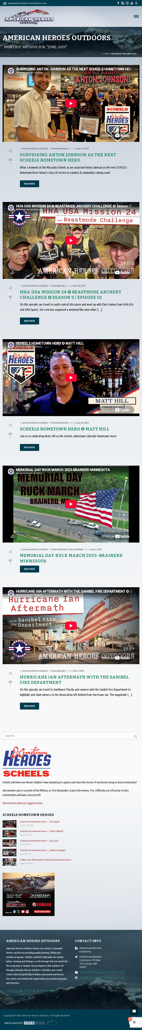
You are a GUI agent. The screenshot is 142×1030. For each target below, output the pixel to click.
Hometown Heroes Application (23, 803)
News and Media (75, 549)
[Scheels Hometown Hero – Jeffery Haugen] (9, 852)
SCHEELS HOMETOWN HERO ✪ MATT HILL (64, 429)
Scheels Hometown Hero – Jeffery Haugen (43, 850)
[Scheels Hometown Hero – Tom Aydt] (9, 824)
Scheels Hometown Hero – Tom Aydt (39, 821)
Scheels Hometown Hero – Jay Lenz (39, 840)
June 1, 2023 (96, 549)
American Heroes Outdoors (35, 148)
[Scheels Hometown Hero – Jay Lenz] (9, 843)
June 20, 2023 (79, 286)
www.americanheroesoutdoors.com (101, 977)
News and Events (59, 549)
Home (106, 54)
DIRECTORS (29, 990)
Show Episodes (58, 286)
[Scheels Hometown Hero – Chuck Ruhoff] (9, 833)
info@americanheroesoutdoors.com (27, 3)
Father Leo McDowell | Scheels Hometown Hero (45, 860)
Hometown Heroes (60, 148)
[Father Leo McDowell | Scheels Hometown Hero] (9, 862)
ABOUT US (12, 990)
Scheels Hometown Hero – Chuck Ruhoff (41, 831)
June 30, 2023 (83, 148)
